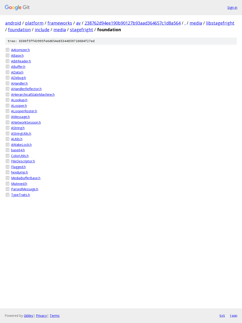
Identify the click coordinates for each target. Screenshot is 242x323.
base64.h (18, 150)
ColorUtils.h (20, 155)
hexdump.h (19, 172)
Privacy (41, 315)
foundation (19, 29)
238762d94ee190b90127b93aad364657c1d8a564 (133, 23)
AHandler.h (19, 83)
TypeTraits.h (20, 194)
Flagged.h (18, 167)
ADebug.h (18, 77)
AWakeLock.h (21, 144)
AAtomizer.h (20, 50)
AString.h (18, 128)
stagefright (81, 29)
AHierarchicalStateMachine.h (33, 94)
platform (34, 23)
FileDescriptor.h (23, 161)
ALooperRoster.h (24, 111)
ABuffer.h (18, 66)
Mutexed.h (19, 183)
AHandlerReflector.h (26, 89)
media (196, 23)
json (233, 315)
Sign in (232, 7)
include (42, 29)
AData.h (17, 72)
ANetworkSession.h (26, 122)
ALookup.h (19, 100)
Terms (55, 315)
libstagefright (220, 23)
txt (222, 315)
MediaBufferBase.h (25, 178)
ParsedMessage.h (24, 189)
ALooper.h (19, 105)
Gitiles (28, 315)
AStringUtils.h (21, 133)
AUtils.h (16, 139)
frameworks (60, 23)
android (13, 23)
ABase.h (17, 55)
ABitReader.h (21, 61)
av (78, 23)
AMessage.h (20, 116)
